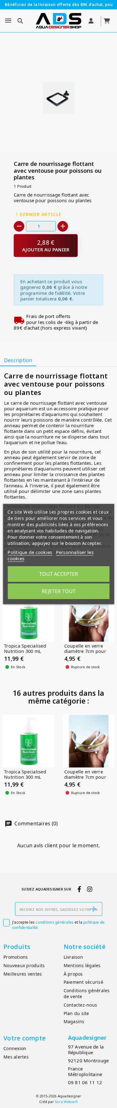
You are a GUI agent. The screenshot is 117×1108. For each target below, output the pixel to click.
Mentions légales (82, 965)
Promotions (15, 957)
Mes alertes (16, 1057)
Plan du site (76, 1013)
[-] (19, 226)
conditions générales (54, 922)
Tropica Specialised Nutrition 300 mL (25, 649)
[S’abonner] (93, 909)
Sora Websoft (66, 1101)
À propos (73, 974)
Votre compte (24, 1038)
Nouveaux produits (24, 965)
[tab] (18, 361)
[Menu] (8, 20)
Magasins (74, 1021)
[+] (62, 226)
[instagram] (89, 889)
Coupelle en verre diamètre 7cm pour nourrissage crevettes (88, 651)
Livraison (73, 957)
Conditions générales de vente (87, 993)
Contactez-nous (80, 1005)
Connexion (14, 1048)
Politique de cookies (29, 552)
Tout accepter (58, 574)
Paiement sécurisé (83, 982)
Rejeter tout (59, 591)
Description (18, 360)
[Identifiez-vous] (91, 21)
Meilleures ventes (22, 974)
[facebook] (79, 889)
